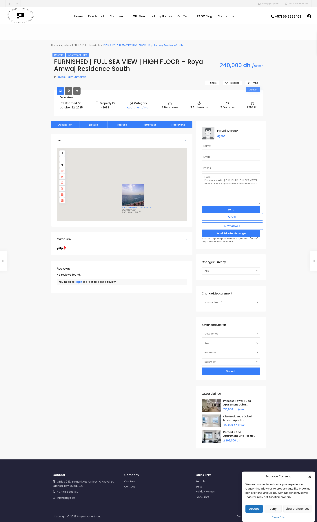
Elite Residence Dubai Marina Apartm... (237, 418)
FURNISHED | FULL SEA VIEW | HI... (138, 207)
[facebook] (9, 3)
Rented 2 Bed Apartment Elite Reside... (239, 434)
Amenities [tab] (150, 125)
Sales (199, 486)
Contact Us (226, 16)
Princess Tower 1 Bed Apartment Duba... (237, 402)
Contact (129, 486)
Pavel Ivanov (227, 130)
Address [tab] (122, 125)
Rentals (58, 55)
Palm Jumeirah (91, 45)
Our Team (184, 16)
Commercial (118, 16)
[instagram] (17, 3)
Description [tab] (65, 125)
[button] (309, 476)
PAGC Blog (204, 16)
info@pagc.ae (66, 498)
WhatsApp (233, 226)
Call (233, 217)
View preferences (297, 509)
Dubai (61, 77)
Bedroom (210, 352)
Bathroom (210, 362)
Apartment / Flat (70, 45)
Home (78, 16)
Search (231, 371)
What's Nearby (64, 239)
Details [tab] (93, 125)
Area (207, 343)
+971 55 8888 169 (288, 16)
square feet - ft (214, 302)
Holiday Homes (161, 16)
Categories (211, 333)
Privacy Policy (278, 517)
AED (207, 271)
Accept (254, 509)
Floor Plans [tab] (178, 125)
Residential (96, 16)
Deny (273, 509)
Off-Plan (139, 16)
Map (59, 140)
